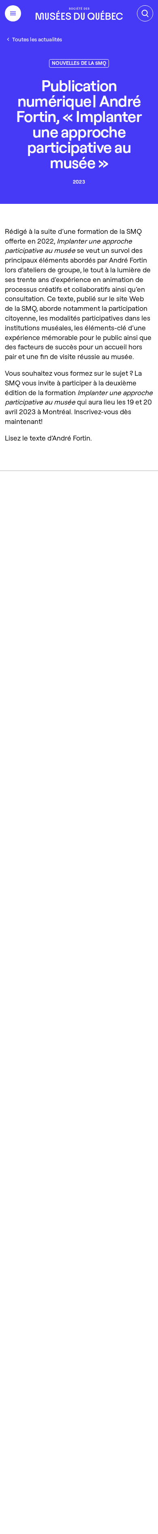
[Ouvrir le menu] (13, 13)
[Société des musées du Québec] (79, 13)
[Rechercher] (145, 13)
